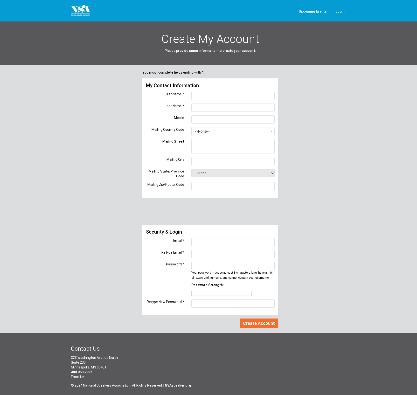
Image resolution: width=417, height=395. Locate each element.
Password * (175, 264)
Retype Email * (172, 252)
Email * (178, 241)
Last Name (174, 106)
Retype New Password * (165, 302)
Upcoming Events (313, 11)
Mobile (179, 118)
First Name (174, 94)
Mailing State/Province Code (166, 173)
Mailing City (175, 159)
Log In (340, 11)
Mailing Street (173, 141)
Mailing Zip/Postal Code (165, 185)
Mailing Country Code (168, 130)
